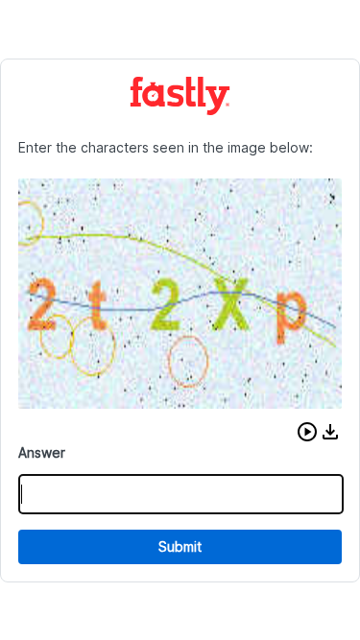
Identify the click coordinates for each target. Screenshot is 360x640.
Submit (180, 546)
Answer (41, 452)
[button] (307, 431)
